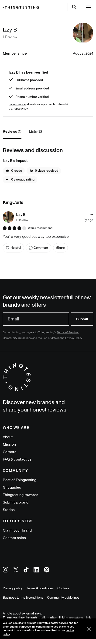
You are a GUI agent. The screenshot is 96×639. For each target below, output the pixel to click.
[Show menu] (88, 7)
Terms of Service (67, 332)
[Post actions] (91, 214)
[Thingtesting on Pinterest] (46, 570)
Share (60, 247)
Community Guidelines (17, 338)
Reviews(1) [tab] (12, 131)
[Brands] (22, 7)
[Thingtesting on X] (16, 570)
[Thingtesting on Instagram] (5, 570)
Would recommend (40, 228)
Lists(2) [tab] (35, 131)
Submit (82, 319)
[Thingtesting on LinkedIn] (36, 570)
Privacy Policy (73, 338)
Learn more (17, 104)
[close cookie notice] (89, 628)
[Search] (74, 7)
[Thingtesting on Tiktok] (26, 570)
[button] (14, 170)
